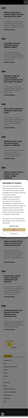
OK (14, 229)
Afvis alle (14, 233)
